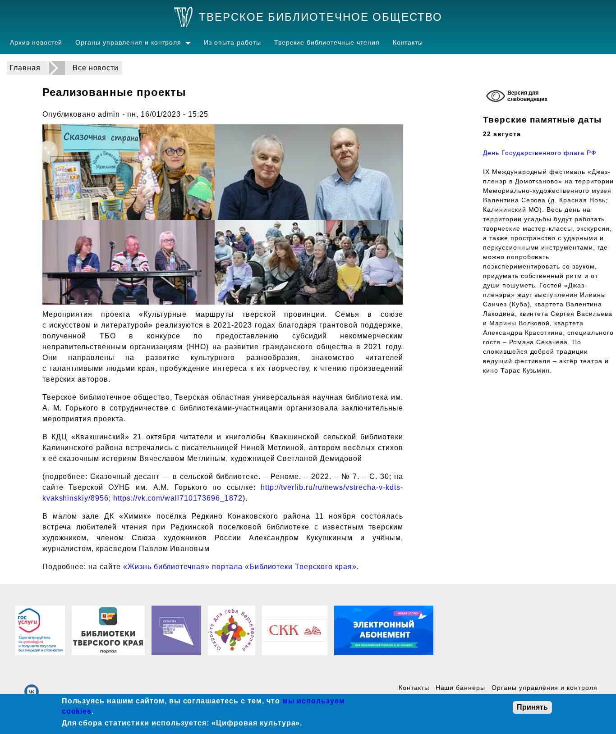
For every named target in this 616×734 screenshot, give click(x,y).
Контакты (408, 42)
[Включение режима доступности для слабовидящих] (518, 97)
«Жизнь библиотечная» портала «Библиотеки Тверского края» (240, 566)
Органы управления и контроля (128, 42)
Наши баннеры (461, 687)
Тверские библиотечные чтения (327, 42)
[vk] (31, 691)
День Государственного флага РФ (540, 152)
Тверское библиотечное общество (320, 17)
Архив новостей (36, 42)
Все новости (96, 68)
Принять (532, 707)
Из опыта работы (232, 42)
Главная (25, 68)
